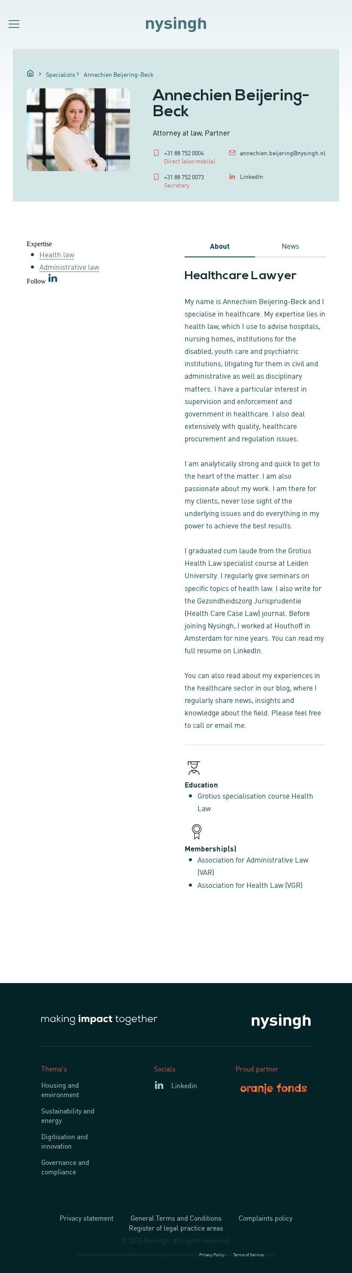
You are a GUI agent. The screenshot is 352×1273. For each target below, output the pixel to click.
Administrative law (69, 266)
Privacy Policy (212, 1254)
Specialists (60, 74)
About (220, 245)
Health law (56, 254)
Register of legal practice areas (176, 1227)
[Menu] (13, 24)
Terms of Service (248, 1254)
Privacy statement (86, 1217)
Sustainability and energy (67, 1115)
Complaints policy (265, 1217)
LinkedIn (251, 176)
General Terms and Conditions (176, 1217)
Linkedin (184, 1085)
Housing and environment (60, 1089)
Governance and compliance (65, 1166)
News (290, 245)
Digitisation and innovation (64, 1140)
